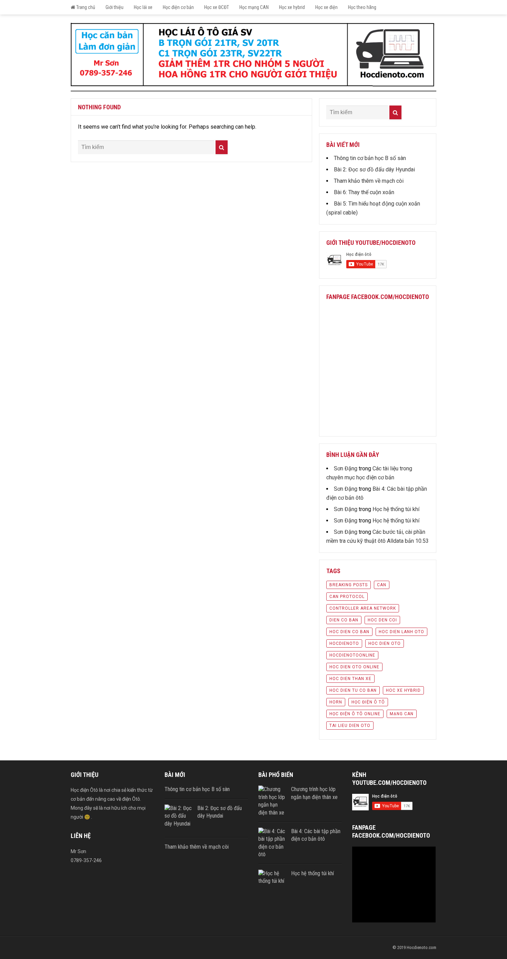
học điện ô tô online (354, 713)
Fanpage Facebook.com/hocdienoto (377, 296)
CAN (381, 584)
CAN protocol (347, 596)
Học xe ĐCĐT (216, 7)
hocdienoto (344, 643)
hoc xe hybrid (403, 690)
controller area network (362, 608)
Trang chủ (85, 7)
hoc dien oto (384, 643)
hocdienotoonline (352, 655)
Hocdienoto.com (421, 947)
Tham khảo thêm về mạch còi (369, 181)
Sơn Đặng (345, 468)
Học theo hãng (362, 7)
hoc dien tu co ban (353, 690)
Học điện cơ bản (178, 7)
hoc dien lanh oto (401, 631)
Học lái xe (143, 7)
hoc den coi (382, 620)
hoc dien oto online (354, 667)
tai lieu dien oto (349, 725)
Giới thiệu (114, 7)
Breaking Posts (348, 584)
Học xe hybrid (292, 7)
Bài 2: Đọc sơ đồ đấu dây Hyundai (374, 169)
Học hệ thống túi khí (395, 509)
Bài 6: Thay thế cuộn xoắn (364, 192)
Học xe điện (326, 7)
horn (335, 702)
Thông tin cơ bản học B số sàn (370, 158)
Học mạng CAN (254, 7)
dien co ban (343, 620)
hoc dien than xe (350, 678)
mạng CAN (402, 713)
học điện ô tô (368, 702)
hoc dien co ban (349, 631)
